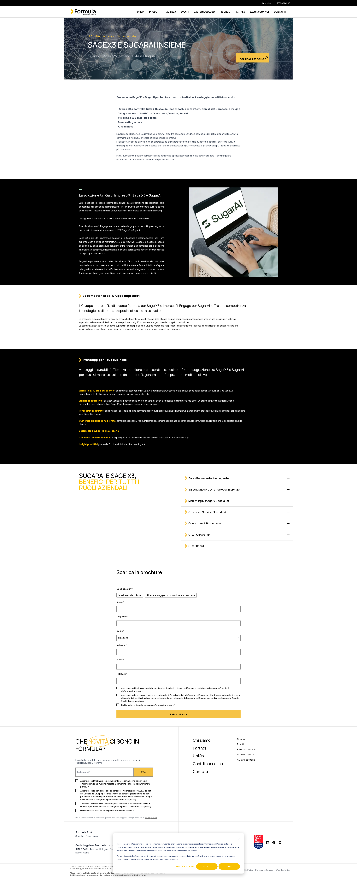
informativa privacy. (128, 799)
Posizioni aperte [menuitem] (245, 754)
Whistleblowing (283, 870)
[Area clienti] (265, 3)
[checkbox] (178, 595)
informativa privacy (133, 691)
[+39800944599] (281, 3)
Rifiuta (229, 866)
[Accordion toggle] (288, 478)
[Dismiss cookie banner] (239, 838)
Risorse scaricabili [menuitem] (246, 749)
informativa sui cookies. (188, 850)
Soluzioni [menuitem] (241, 739)
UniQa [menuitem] (198, 755)
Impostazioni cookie (184, 866)
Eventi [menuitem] (240, 744)
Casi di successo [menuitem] (208, 763)
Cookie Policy (247, 870)
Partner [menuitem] (199, 748)
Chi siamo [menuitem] (201, 740)
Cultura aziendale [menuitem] (246, 759)
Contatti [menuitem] (200, 771)
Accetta (206, 866)
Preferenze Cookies (264, 870)
